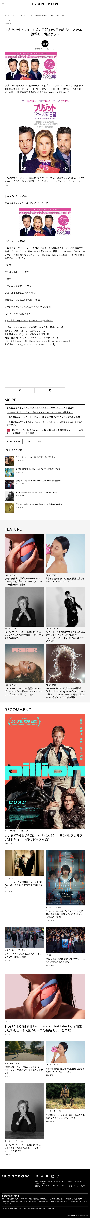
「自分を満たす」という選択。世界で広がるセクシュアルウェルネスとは (65, 580)
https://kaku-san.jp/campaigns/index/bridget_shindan (29, 320)
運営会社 (37, 1186)
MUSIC (63, 1181)
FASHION (43, 1181)
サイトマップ (81, 1186)
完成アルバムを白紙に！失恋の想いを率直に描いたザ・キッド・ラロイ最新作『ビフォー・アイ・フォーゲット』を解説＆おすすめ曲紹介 (65, 637)
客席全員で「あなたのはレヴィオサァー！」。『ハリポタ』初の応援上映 (40, 407)
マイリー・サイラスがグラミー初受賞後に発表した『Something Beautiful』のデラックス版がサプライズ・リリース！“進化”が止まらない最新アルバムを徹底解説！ (65, 693)
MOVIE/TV (57, 1181)
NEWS (36, 1181)
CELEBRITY (70, 1181)
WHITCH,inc (73, 1215)
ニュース (14, 15)
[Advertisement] (45, 366)
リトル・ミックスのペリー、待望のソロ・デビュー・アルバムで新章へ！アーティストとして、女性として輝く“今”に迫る (24, 691)
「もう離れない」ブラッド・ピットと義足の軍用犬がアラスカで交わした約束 (43, 417)
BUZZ (43, 1184)
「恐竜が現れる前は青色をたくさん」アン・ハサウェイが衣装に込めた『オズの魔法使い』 (44, 424)
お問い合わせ (71, 1186)
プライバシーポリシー (58, 1186)
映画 (39, 441)
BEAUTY (49, 1181)
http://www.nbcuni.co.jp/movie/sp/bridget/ (38, 344)
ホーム (7, 15)
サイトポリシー (46, 1186)
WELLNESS (78, 1181)
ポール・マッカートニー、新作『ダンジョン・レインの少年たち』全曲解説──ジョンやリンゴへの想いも (24, 635)
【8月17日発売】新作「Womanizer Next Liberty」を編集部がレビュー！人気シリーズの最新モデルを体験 (45, 432)
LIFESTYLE (37, 1184)
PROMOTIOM (11, 575)
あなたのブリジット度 (13, 441)
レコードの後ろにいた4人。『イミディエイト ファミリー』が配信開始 (40, 412)
